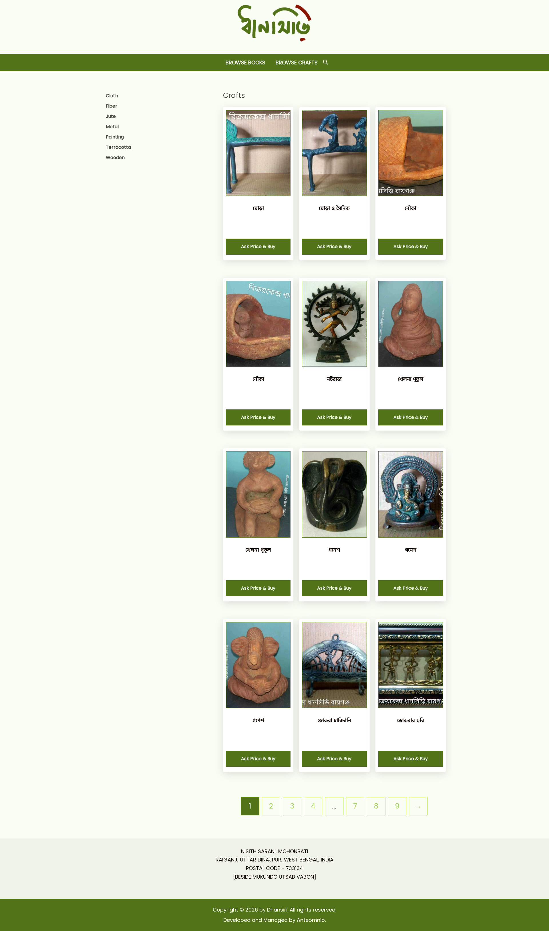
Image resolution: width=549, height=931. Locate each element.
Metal (112, 126)
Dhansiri (274, 46)
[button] (326, 62)
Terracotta (118, 147)
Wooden (115, 157)
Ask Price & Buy (258, 246)
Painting (115, 137)
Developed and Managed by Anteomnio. (274, 920)
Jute (111, 116)
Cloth (112, 95)
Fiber (111, 106)
